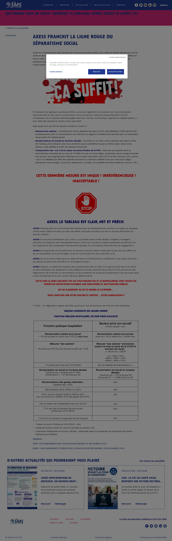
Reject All (96, 71)
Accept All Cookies (115, 71)
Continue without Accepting (117, 57)
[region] (87, 66)
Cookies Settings (56, 71)
